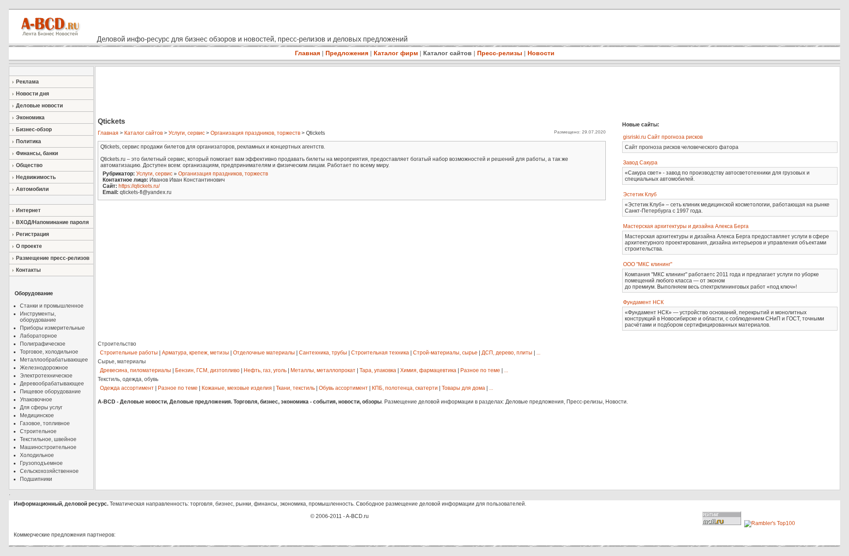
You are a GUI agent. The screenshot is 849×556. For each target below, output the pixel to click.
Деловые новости (39, 106)
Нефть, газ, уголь (265, 370)
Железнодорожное (44, 368)
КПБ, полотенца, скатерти (405, 388)
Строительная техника (380, 353)
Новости (541, 53)
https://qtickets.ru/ (139, 186)
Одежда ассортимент (127, 388)
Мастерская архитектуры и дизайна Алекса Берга (686, 226)
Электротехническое (46, 376)
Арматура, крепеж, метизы (195, 353)
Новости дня (32, 94)
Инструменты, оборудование (38, 317)
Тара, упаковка (377, 370)
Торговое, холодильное (49, 352)
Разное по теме (480, 370)
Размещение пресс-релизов (52, 258)
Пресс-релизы (499, 53)
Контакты (28, 270)
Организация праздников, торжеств (255, 133)
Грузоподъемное (41, 463)
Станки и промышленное (52, 306)
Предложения (346, 53)
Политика (28, 141)
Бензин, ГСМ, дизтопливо (207, 370)
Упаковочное (36, 399)
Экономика (30, 117)
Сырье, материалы (122, 361)
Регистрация (32, 234)
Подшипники (36, 479)
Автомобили (32, 189)
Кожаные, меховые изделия (237, 388)
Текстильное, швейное (48, 439)
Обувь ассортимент (343, 388)
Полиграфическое (42, 344)
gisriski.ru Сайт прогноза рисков (663, 137)
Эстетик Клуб (640, 194)
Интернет (28, 210)
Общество (29, 165)
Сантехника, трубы (323, 353)
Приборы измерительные (52, 328)
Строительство (117, 344)
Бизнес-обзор (34, 129)
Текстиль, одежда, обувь (128, 379)
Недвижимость (36, 177)
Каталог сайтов (447, 53)
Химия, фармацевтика (428, 370)
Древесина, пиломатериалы (135, 370)
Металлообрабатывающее (54, 360)
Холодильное (37, 455)
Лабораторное (38, 336)
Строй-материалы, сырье (445, 353)
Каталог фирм (396, 53)
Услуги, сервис (186, 133)
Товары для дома (463, 388)
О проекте (29, 246)
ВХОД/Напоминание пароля (52, 222)
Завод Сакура (640, 163)
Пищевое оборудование (50, 391)
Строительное (38, 431)
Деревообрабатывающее (52, 384)
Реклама (27, 82)
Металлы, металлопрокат (323, 370)
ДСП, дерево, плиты (507, 353)
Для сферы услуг (41, 407)
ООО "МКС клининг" (647, 264)
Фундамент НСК (643, 302)
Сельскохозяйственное (49, 471)
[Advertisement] (256, 93)
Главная (307, 53)
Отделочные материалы (264, 353)
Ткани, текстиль (295, 388)
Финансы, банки (37, 153)
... (538, 353)
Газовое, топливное (45, 423)
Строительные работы (129, 353)
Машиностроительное (48, 447)
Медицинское (37, 415)
